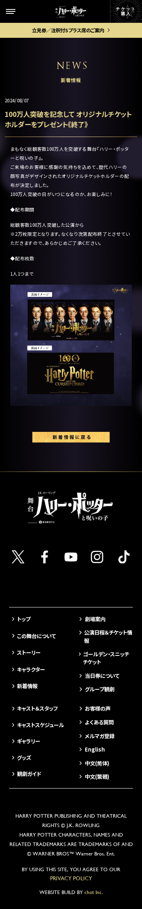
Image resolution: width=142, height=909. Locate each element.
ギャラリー (28, 741)
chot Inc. (93, 892)
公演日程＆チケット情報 (108, 636)
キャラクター (31, 669)
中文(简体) (97, 763)
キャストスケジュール (40, 725)
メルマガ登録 (99, 736)
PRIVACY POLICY (71, 878)
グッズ (24, 757)
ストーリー (29, 652)
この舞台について (36, 636)
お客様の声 (97, 708)
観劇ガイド (29, 774)
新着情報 (27, 686)
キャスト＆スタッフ (37, 708)
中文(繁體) (97, 776)
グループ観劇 (99, 689)
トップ (23, 619)
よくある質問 (99, 722)
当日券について (102, 675)
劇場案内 (95, 619)
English (95, 749)
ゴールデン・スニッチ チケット (106, 658)
